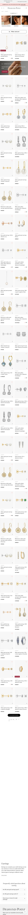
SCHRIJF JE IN (21, 461)
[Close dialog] (26, 450)
